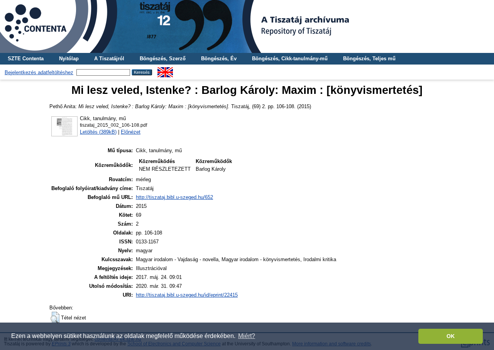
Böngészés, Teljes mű (369, 58)
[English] (165, 70)
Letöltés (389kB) (98, 132)
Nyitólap (69, 58)
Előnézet (130, 132)
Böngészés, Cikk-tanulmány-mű (290, 58)
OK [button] (451, 336)
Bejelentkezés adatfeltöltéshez (39, 72)
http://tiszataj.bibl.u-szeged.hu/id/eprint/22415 (187, 295)
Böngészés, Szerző (163, 58)
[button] (55, 317)
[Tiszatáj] (247, 26)
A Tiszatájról (109, 58)
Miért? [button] (246, 336)
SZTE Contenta (26, 58)
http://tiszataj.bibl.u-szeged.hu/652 (174, 197)
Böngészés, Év (219, 58)
